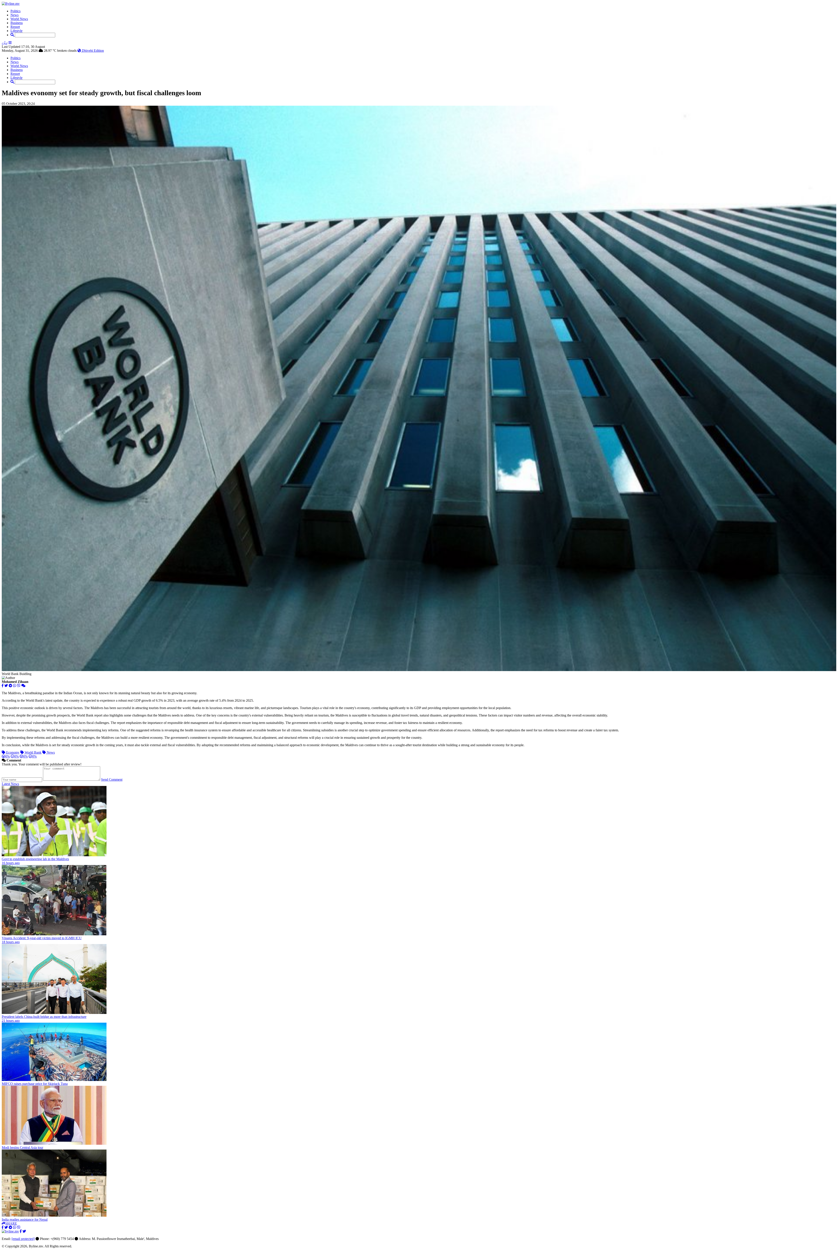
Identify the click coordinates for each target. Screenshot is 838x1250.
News (14, 15)
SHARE (11, 1223)
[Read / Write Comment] (23, 685)
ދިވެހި (5, 43)
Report (15, 27)
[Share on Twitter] (6, 685)
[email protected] (23, 1239)
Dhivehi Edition (92, 50)
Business (16, 23)
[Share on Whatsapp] (14, 685)
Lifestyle (16, 31)
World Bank (32, 752)
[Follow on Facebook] (21, 1231)
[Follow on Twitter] (24, 1231)
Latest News (10, 784)
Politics (15, 11)
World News (19, 19)
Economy (12, 752)
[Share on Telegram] (10, 685)
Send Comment (111, 779)
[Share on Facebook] (2, 685)
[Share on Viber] (19, 685)
